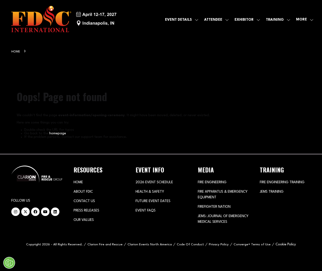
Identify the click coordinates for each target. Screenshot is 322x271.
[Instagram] (15, 211)
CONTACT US (84, 201)
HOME (78, 182)
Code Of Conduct (190, 244)
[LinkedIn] (55, 211)
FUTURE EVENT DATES (153, 201)
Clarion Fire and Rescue (105, 244)
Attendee (213, 20)
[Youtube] (45, 211)
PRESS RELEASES (86, 210)
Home (16, 51)
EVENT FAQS (146, 210)
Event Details (178, 20)
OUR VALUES (84, 220)
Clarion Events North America (150, 244)
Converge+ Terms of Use (252, 244)
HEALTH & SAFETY (150, 192)
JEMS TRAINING (272, 192)
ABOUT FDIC (83, 192)
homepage (57, 133)
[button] (303, 20)
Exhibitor (244, 20)
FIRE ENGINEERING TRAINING (282, 182)
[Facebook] (35, 211)
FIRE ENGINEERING (212, 182)
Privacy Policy (219, 244)
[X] (25, 211)
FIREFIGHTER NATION (214, 207)
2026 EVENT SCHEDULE (154, 182)
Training (275, 20)
